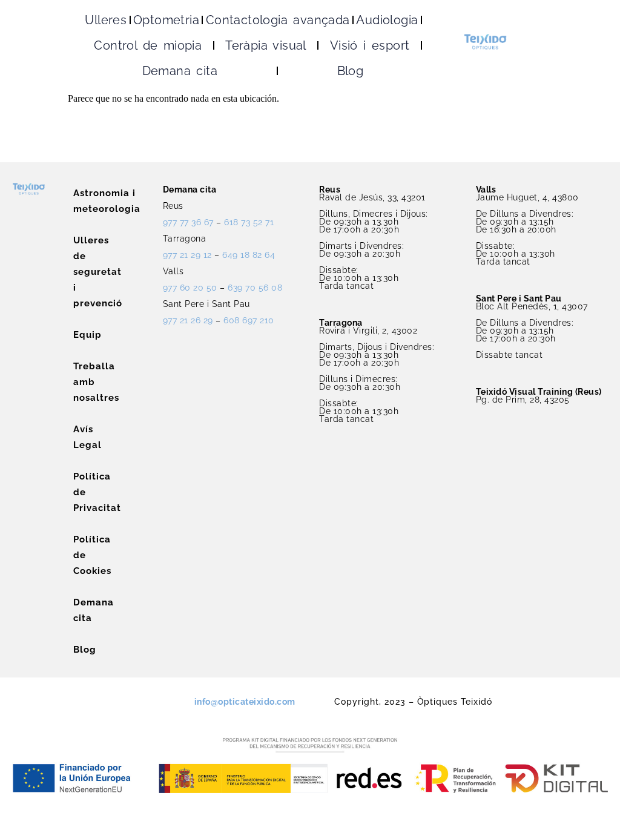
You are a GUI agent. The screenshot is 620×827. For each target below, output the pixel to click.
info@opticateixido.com (244, 702)
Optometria (166, 20)
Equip (79, 334)
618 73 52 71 (249, 222)
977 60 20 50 (190, 287)
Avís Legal (79, 437)
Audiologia (387, 20)
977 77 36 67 (188, 222)
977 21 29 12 (187, 255)
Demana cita (179, 71)
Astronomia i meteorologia (79, 201)
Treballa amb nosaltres (79, 382)
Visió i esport (370, 45)
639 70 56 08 (255, 287)
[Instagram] (130, 698)
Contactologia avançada (278, 20)
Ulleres (106, 20)
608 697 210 (248, 320)
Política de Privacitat (79, 492)
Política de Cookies (79, 555)
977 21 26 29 (188, 320)
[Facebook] (152, 698)
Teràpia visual (265, 45)
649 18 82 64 (248, 255)
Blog (350, 71)
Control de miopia (148, 45)
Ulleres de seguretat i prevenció (79, 272)
